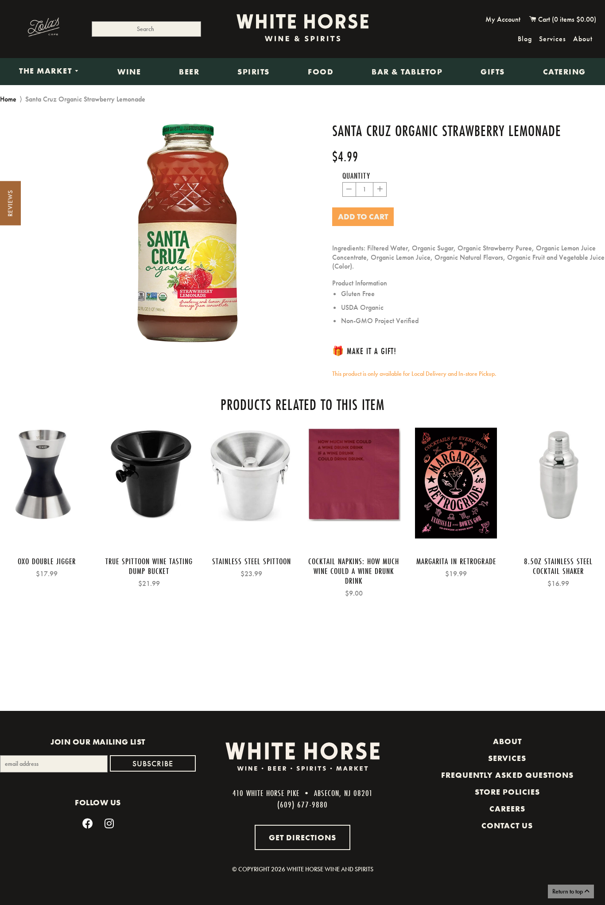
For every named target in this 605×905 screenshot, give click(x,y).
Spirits (253, 72)
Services (552, 38)
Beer (189, 72)
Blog (525, 38)
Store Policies (507, 792)
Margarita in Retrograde (456, 561)
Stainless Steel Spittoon (251, 561)
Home (8, 99)
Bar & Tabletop (407, 72)
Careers (507, 809)
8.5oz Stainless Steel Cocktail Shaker (558, 566)
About (583, 38)
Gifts (493, 72)
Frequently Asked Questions (507, 775)
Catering (564, 72)
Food (321, 72)
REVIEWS (10, 203)
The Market (46, 71)
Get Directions (302, 837)
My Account (502, 19)
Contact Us (507, 826)
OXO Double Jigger (47, 561)
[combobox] (147, 29)
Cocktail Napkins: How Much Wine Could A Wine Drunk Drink (353, 570)
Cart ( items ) (566, 19)
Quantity (356, 175)
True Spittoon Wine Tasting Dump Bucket (149, 566)
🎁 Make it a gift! (364, 351)
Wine (129, 72)
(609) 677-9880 (302, 804)
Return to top (568, 891)
